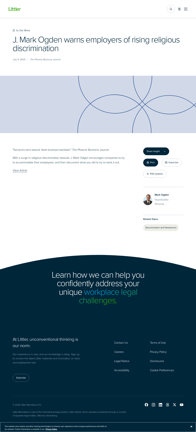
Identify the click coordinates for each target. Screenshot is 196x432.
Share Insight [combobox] (153, 151)
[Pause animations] (179, 9)
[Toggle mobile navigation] (185, 9)
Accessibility (121, 370)
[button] (146, 404)
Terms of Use (158, 343)
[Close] (191, 426)
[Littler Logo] (15, 9)
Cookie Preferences (162, 370)
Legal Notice (121, 361)
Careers (119, 352)
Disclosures (157, 361)
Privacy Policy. (51, 429)
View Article (20, 170)
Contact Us (121, 343)
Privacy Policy (158, 352)
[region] (98, 427)
